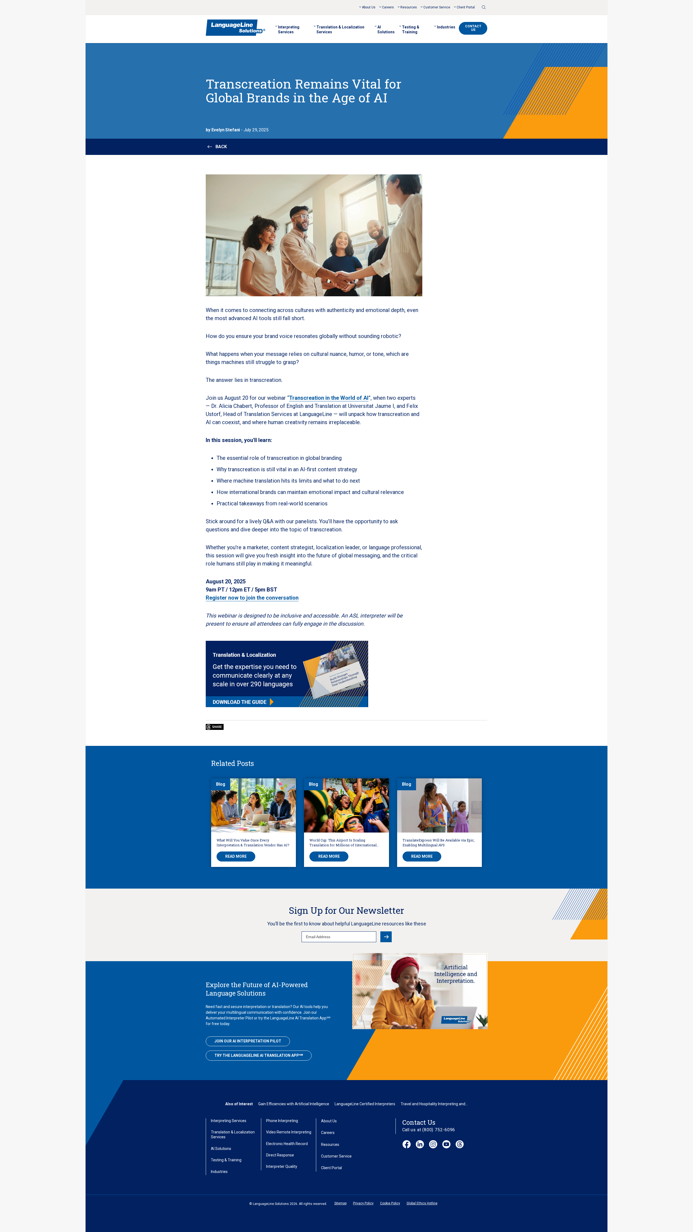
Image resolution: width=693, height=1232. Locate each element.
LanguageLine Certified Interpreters (365, 1104)
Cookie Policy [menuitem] (390, 1203)
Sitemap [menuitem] (340, 1203)
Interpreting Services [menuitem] (288, 29)
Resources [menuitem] (408, 7)
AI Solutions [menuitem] (386, 29)
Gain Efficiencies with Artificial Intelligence (293, 1104)
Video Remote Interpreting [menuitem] (288, 1132)
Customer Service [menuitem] (436, 7)
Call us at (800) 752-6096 (428, 1129)
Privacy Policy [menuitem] (363, 1203)
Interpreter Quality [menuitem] (281, 1166)
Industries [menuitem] (446, 27)
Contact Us (473, 28)
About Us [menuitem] (368, 7)
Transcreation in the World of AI (328, 398)
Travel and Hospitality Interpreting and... (434, 1104)
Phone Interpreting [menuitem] (282, 1121)
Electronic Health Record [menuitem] (287, 1144)
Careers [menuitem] (388, 7)
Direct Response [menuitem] (280, 1155)
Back (221, 146)
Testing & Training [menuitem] (410, 29)
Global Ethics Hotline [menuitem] (422, 1203)
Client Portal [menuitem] (466, 7)
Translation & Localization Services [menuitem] (340, 29)
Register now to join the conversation (252, 597)
